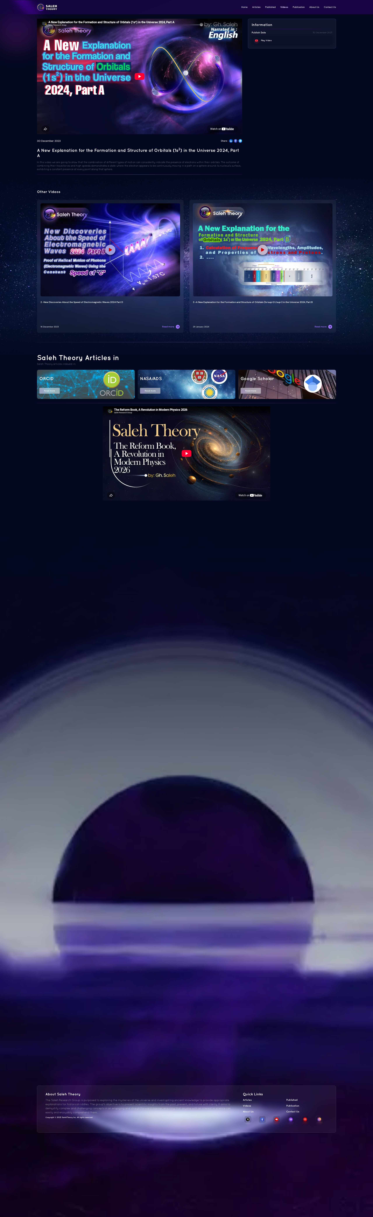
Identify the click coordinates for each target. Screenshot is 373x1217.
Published (270, 7)
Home (244, 7)
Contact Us (330, 7)
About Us (314, 7)
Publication (299, 7)
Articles (256, 7)
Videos (284, 7)
